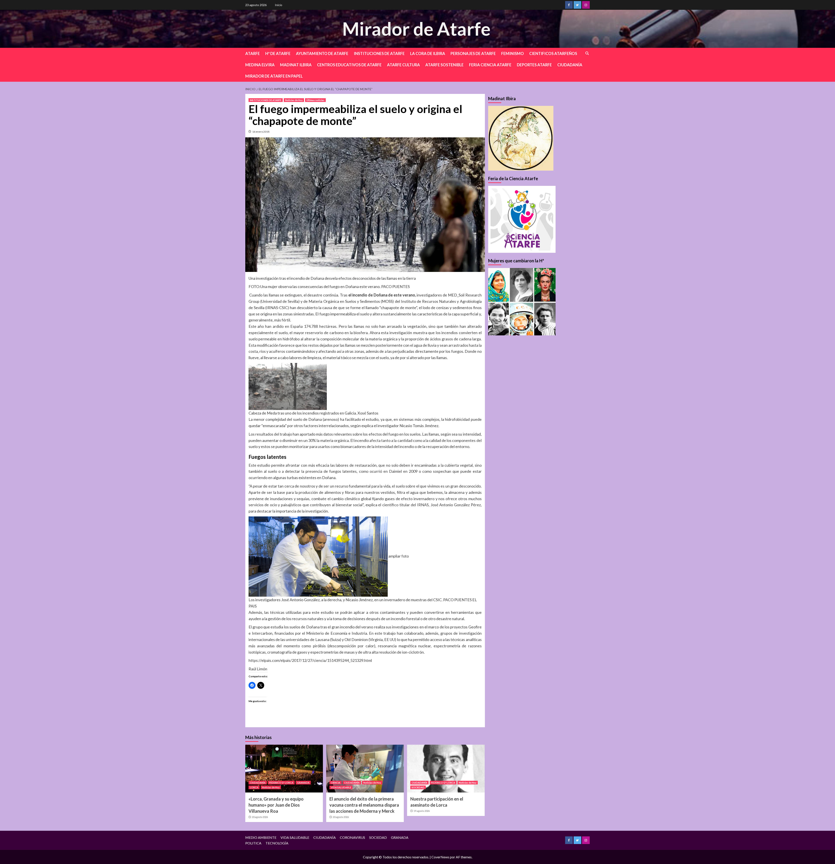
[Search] (587, 53)
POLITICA (253, 843)
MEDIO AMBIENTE (260, 837)
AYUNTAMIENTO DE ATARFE (322, 53)
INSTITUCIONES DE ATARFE (379, 53)
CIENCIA (335, 782)
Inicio (278, 5)
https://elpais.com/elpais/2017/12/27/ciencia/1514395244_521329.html (310, 660)
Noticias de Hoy (294, 100)
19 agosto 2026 (422, 810)
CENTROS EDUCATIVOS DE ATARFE (349, 64)
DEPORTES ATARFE (534, 64)
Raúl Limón (258, 668)
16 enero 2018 (260, 131)
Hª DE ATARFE (278, 53)
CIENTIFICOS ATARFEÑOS (553, 53)
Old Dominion (356, 639)
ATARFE (252, 53)
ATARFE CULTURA (403, 64)
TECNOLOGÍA (277, 843)
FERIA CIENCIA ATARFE (490, 64)
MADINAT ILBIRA (296, 64)
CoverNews (440, 857)
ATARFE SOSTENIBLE (444, 64)
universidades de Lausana (307, 639)
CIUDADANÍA (569, 64)
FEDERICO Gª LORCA (281, 782)
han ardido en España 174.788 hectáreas (300, 326)
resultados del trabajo (273, 434)
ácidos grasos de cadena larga (455, 338)
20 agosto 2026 (260, 817)
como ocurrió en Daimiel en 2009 (388, 471)
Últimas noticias (315, 100)
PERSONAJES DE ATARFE (473, 53)
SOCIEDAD (418, 787)
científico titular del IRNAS (405, 504)
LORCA (254, 787)
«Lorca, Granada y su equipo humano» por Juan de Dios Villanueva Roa (276, 805)
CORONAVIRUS (352, 837)
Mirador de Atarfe (416, 29)
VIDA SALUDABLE (341, 787)
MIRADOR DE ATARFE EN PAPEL (274, 76)
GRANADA (303, 782)
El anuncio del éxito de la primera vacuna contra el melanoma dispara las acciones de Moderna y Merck (364, 805)
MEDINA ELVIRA (260, 64)
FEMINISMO (512, 53)
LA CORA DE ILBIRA (427, 53)
